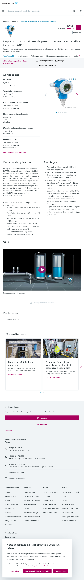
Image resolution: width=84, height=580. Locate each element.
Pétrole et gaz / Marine (32, 500)
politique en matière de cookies (43, 566)
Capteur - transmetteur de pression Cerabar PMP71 (39, 22)
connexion (70, 28)
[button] (42, 417)
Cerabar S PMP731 (13, 319)
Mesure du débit (10, 496)
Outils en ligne (10, 537)
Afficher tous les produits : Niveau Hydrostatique (15, 62)
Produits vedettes (11, 533)
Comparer (77, 32)
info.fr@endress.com (16, 472)
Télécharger (47, 496)
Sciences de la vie (30, 504)
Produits (6, 22)
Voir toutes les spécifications (14, 152)
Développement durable (70, 517)
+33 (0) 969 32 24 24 (16, 448)
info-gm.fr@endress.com (17, 478)
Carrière (64, 500)
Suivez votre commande (51, 508)
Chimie (26, 508)
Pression (15, 22)
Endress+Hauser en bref (70, 492)
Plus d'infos (8, 431)
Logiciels (8, 529)
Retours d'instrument (50, 512)
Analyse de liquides (11, 504)
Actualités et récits (68, 504)
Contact (64, 496)
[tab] (9, 56)
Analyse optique (10, 521)
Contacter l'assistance (50, 492)
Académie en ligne (49, 504)
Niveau (7, 500)
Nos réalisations (67, 512)
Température (9, 508)
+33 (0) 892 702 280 (16, 456)
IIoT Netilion (9, 525)
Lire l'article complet (15, 375)
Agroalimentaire (29, 492)
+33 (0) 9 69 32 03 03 (17, 464)
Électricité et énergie (31, 512)
